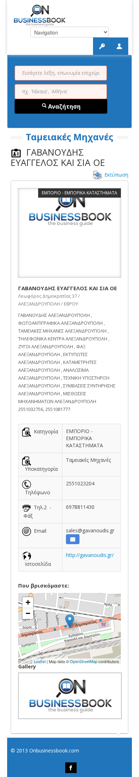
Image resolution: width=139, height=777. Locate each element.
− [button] (28, 613)
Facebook (71, 767)
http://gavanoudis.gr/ (90, 555)
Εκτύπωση (116, 174)
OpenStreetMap (83, 661)
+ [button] (28, 602)
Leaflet (40, 661)
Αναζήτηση (64, 106)
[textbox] (61, 73)
